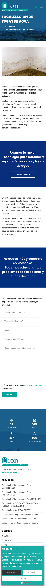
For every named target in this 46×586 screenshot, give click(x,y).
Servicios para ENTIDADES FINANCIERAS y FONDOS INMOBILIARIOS (20, 504)
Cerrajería (6, 544)
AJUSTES (32, 572)
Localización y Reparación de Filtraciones (20, 514)
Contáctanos (23, 174)
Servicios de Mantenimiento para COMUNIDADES (16, 486)
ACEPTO (22, 579)
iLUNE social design (9, 472)
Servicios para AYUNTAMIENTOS (16, 510)
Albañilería (6, 536)
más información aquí (11, 566)
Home (4, 26)
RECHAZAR (12, 572)
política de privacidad (32, 385)
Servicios (12, 26)
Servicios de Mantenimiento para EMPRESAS (21, 499)
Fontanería (6, 540)
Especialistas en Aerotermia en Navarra (19, 519)
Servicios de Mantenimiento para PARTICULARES (16, 493)
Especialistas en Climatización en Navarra (20, 523)
